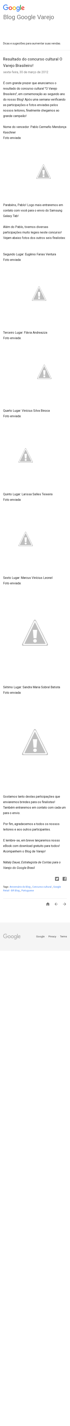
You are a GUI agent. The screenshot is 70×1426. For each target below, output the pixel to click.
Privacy (52, 936)
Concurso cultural (42, 887)
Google (40, 936)
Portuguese (27, 890)
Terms (63, 936)
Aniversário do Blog (20, 887)
